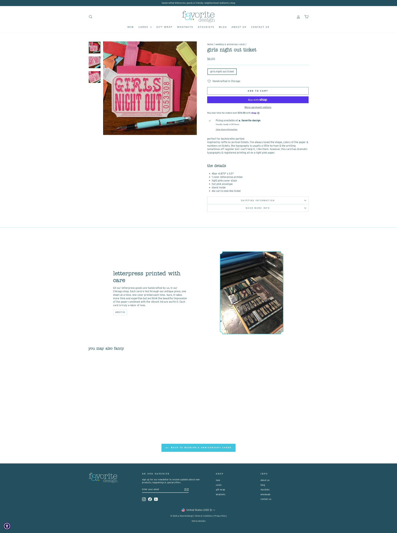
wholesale (265, 494)
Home (210, 44)
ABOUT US (120, 312)
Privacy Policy (220, 516)
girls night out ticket (222, 71)
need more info (258, 208)
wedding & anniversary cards (230, 44)
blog (223, 27)
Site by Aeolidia (198, 521)
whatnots (185, 27)
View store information (226, 129)
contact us (260, 27)
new (130, 27)
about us (239, 27)
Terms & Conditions (203, 516)
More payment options (258, 107)
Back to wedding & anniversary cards (201, 447)
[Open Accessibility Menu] (7, 526)
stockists (206, 27)
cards (143, 27)
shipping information (258, 200)
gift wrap (164, 27)
